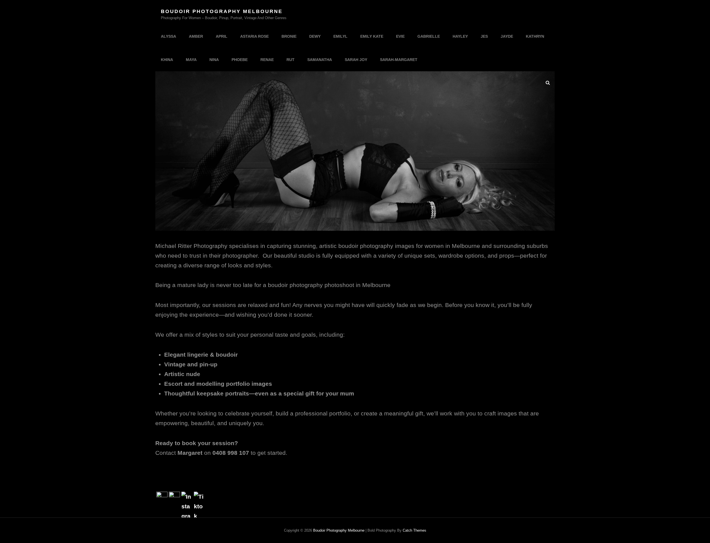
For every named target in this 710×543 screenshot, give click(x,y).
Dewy (315, 36)
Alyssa (168, 36)
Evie (400, 36)
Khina (167, 59)
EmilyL (340, 36)
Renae (267, 59)
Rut (290, 59)
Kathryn (535, 36)
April (221, 36)
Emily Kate (371, 36)
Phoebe (240, 59)
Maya (191, 59)
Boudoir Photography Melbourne (222, 11)
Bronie (289, 36)
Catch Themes (414, 530)
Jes (484, 36)
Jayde (507, 36)
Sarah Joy (356, 59)
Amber (196, 36)
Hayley (460, 36)
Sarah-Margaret (398, 59)
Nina (214, 59)
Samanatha (319, 59)
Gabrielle (428, 36)
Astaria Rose (254, 36)
